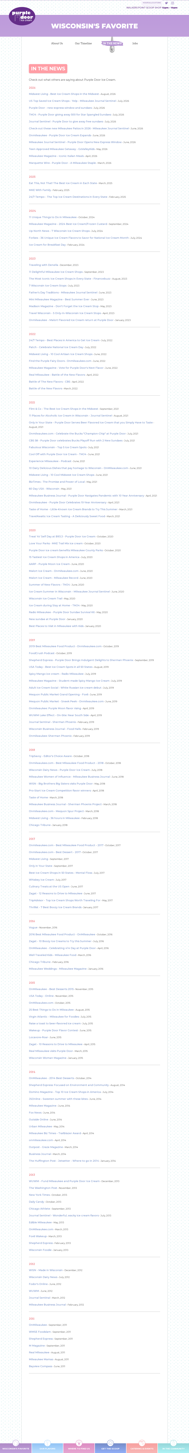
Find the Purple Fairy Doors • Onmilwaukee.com (60, 360)
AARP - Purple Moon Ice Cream (49, 564)
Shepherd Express (41, 1243)
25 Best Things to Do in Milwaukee (51, 1009)
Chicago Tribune (40, 825)
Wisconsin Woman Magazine (48, 1057)
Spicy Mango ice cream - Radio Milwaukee (56, 673)
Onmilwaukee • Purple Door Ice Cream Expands (60, 135)
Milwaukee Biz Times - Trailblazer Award (55, 1133)
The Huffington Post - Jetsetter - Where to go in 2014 (64, 1160)
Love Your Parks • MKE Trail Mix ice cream (56, 543)
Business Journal (40, 1154)
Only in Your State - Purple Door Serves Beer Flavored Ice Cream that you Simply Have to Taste (91, 422)
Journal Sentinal (40, 1297)
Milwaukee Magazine (43, 1105)
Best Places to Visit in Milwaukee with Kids (56, 626)
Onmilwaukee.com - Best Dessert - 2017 (55, 852)
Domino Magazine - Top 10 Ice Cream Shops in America (65, 1092)
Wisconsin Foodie (40, 1250)
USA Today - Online (41, 995)
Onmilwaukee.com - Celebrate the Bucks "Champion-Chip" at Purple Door (77, 433)
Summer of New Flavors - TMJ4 (50, 584)
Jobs (135, 43)
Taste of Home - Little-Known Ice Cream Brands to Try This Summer (73, 509)
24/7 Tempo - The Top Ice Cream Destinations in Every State (68, 196)
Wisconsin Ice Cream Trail (46, 598)
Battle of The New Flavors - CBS (50, 381)
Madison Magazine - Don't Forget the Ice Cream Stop (64, 306)
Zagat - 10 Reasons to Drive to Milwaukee (56, 1044)
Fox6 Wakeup (38, 1236)
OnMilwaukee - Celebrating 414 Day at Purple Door (62, 948)
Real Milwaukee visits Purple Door (51, 1051)
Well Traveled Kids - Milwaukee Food (53, 955)
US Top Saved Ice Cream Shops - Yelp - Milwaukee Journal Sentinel (73, 100)
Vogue (33, 927)
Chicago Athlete (40, 1208)
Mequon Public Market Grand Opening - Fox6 (59, 694)
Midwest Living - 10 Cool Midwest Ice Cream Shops (62, 474)
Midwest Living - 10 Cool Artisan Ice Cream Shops (61, 354)
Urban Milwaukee (41, 1126)
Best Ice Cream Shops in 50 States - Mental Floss (61, 872)
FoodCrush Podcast (42, 653)
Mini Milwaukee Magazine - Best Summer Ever (59, 299)
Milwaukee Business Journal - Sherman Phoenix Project (65, 804)
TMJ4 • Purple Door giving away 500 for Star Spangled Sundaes (70, 114)
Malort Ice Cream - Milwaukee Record (54, 577)
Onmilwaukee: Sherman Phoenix (50, 735)
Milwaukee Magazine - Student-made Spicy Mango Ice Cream (69, 680)
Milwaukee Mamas (41, 1359)
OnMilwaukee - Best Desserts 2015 (51, 989)
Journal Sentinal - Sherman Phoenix (53, 722)
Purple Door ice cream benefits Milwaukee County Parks (66, 550)
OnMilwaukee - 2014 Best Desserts (52, 1078)
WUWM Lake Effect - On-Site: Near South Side (59, 715)
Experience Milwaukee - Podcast (50, 461)
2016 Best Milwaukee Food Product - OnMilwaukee (62, 934)
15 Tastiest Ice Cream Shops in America (54, 557)
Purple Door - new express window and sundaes (61, 107)
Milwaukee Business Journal (48, 1304)
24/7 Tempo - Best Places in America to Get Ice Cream (64, 340)
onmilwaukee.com (41, 1140)
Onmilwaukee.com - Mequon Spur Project (57, 811)
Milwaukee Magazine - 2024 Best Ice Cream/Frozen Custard (68, 224)
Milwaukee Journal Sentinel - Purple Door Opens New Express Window (75, 142)
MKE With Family (40, 190)
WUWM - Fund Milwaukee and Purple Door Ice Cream (64, 1181)
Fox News (35, 1112)
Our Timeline (83, 43)
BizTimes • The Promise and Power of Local (57, 481)
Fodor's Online (38, 1284)
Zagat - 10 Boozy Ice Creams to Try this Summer (60, 941)
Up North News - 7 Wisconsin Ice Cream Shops (59, 230)
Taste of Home (39, 797)
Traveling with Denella (44, 265)
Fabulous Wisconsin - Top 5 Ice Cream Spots (58, 447)
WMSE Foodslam (40, 1331)
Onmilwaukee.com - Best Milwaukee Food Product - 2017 (66, 845)
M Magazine (37, 1345)
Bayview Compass (41, 1366)
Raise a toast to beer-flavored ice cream (55, 1023)
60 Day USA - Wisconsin (44, 488)
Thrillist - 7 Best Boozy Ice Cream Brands (55, 907)
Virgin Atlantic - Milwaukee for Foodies (54, 1016)
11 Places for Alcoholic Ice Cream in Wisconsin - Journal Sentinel (71, 415)
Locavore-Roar (39, 1037)
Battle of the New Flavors (46, 388)
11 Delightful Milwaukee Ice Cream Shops (56, 271)
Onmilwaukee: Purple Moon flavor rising (55, 708)
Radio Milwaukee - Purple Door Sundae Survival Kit (62, 612)
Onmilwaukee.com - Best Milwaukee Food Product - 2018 (66, 763)
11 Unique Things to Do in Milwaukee (53, 217)
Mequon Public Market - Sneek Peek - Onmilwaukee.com (66, 701)
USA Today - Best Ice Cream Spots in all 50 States (61, 666)
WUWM (34, 1291)
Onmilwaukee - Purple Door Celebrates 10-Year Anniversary (68, 502)
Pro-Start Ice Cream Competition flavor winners (60, 790)
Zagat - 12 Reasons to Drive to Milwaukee (56, 893)
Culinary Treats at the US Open (49, 886)
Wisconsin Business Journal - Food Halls (55, 729)
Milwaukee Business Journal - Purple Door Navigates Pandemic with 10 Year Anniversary (87, 495)
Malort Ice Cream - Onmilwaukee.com (54, 571)
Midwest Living (39, 859)
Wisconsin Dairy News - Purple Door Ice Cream (59, 769)
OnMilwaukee (38, 1324)
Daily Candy (37, 1201)
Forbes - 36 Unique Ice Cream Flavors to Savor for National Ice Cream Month (79, 237)
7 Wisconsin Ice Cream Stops (48, 285)
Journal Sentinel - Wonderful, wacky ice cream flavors (64, 1215)
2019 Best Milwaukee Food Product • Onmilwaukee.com (65, 646)
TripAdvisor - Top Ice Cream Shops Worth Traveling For (65, 900)
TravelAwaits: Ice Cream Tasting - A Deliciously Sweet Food (67, 516)
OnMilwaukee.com (41, 1002)
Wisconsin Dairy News (43, 1277)
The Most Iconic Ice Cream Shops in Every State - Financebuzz (70, 278)
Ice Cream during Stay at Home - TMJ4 (54, 605)
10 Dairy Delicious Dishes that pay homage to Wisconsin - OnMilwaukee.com (79, 468)
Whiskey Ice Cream (42, 879)
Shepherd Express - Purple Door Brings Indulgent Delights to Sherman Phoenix (81, 660)
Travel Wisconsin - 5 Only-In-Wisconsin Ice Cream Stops (65, 313)
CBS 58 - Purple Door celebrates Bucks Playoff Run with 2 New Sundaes (76, 440)
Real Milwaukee (39, 1352)
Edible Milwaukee (40, 1222)
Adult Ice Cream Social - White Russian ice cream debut (65, 687)
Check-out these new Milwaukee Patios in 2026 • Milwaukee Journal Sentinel (79, 128)
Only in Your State (41, 865)
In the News (112, 43)
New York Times (40, 1194)
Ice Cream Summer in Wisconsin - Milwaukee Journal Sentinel (70, 591)
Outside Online (39, 1119)
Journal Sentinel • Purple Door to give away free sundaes (66, 121)
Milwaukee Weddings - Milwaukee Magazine (58, 968)
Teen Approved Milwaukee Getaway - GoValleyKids (62, 149)
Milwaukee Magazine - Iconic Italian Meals (56, 156)
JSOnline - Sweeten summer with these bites (58, 1098)
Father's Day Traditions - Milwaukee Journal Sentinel (63, 292)
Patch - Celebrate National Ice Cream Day (56, 347)
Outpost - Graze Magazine (46, 1147)
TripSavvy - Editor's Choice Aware (51, 756)
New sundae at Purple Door (47, 619)
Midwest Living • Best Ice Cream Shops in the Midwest (64, 94)
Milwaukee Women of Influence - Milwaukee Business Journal (70, 776)
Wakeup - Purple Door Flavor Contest (54, 1030)
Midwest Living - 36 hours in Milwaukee (54, 818)
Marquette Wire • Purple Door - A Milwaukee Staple (63, 162)
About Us (57, 43)
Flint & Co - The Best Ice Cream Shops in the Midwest (64, 408)
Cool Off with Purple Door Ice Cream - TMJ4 (58, 454)
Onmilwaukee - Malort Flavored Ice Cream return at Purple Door (71, 320)
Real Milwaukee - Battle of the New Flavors (57, 374)
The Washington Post (43, 1188)
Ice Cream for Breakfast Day (47, 244)
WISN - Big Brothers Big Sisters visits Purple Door (61, 783)
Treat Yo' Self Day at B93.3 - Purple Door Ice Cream (62, 536)
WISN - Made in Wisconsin (46, 1270)
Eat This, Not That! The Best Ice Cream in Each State (63, 183)
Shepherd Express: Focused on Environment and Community (69, 1085)
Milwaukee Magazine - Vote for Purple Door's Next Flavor (66, 367)
